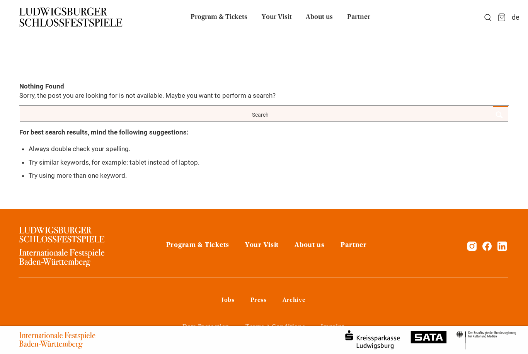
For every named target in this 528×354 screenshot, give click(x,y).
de (515, 17)
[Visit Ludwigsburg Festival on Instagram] (472, 248)
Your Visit (262, 245)
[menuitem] (219, 17)
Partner (354, 245)
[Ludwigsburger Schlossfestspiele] (71, 17)
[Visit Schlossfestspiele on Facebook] (487, 248)
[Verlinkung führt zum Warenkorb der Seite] (502, 17)
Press (258, 300)
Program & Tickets (197, 245)
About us (310, 245)
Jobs (228, 300)
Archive (294, 300)
